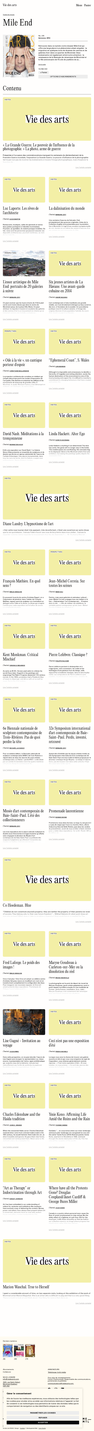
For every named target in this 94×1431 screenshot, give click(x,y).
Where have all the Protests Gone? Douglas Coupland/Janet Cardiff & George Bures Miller (68, 1194)
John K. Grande (16, 1125)
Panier (87, 5)
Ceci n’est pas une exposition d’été (69, 1043)
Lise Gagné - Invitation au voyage (21, 1043)
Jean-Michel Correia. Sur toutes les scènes (67, 583)
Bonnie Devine (61, 817)
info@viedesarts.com (11, 1379)
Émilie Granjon (16, 592)
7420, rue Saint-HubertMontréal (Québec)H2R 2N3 (11, 1384)
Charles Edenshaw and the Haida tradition (21, 1116)
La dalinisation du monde (67, 208)
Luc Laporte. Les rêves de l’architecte (21, 210)
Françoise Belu (61, 1051)
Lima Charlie (42, 1428)
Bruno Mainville (62, 978)
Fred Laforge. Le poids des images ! (21, 964)
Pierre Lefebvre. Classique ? (68, 654)
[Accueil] (10, 5)
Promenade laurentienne (66, 810)
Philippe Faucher (62, 661)
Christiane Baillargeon (19, 371)
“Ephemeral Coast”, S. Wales (69, 360)
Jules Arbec (14, 1051)
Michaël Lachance (17, 748)
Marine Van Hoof (16, 444)
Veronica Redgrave (17, 665)
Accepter (43, 1422)
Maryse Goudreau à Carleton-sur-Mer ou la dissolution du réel (66, 967)
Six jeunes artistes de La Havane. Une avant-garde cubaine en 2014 (67, 286)
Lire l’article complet (83, 167)
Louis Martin (15, 219)
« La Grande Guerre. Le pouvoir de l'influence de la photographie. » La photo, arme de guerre (39, 146)
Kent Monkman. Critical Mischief (20, 656)
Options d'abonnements (63, 76)
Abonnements (8, 1369)
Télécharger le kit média (57, 1372)
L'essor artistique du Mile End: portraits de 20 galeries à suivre (23, 286)
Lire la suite (42, 64)
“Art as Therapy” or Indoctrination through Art (22, 1190)
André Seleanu (61, 297)
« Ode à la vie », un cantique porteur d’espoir (22, 362)
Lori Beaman (60, 366)
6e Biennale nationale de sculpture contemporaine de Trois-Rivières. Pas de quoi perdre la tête (22, 735)
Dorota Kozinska (62, 440)
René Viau (59, 592)
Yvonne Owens (61, 1125)
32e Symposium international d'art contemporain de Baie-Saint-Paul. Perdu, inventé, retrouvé (69, 735)
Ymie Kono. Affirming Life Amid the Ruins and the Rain (69, 1116)
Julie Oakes (60, 1208)
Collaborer (7, 1372)
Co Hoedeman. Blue (17, 905)
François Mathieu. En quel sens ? (21, 583)
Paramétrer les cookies (43, 1413)
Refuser (43, 1418)
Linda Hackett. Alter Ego (67, 433)
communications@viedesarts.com (61, 1383)
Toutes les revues (8, 14)
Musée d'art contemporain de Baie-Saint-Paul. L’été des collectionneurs (23, 815)
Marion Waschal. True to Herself (26, 1286)
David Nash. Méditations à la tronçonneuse (23, 436)
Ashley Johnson (16, 1199)
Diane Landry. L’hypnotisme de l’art (28, 523)
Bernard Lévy (60, 214)
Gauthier (22, 1428)
